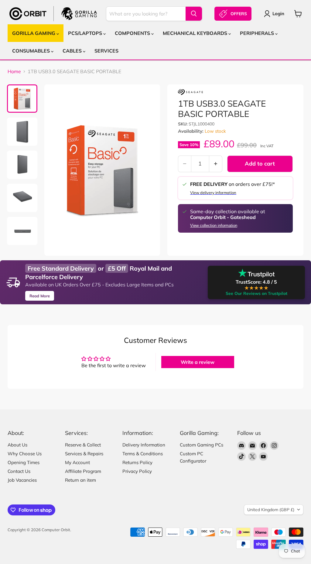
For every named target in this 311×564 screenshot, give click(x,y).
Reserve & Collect (83, 445)
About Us (17, 445)
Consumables (31, 51)
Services (106, 51)
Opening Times (23, 462)
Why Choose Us (25, 453)
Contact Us (19, 471)
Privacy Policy (137, 471)
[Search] (194, 14)
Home (14, 71)
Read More (39, 295)
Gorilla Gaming (34, 33)
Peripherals (257, 33)
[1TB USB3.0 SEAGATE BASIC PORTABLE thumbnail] (22, 98)
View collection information (213, 226)
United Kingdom (270, 509)
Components (133, 33)
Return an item (80, 480)
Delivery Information (143, 445)
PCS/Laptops (85, 33)
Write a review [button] (197, 362)
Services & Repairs (84, 453)
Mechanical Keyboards (195, 33)
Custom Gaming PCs (201, 445)
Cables (73, 51)
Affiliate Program (83, 471)
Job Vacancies (22, 480)
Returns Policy (137, 462)
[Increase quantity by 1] (215, 164)
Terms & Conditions (142, 453)
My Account (77, 462)
